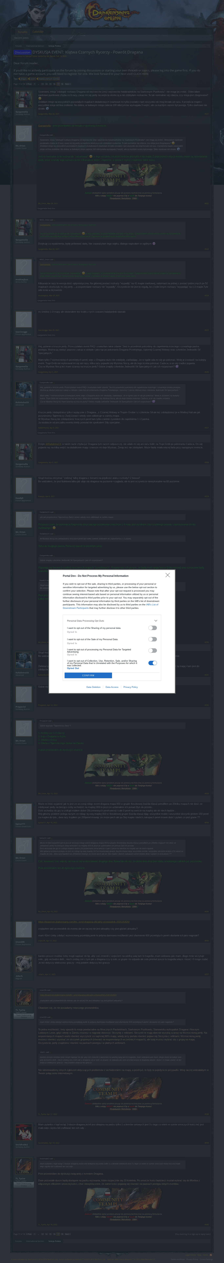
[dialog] (112, 631)
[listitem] (112, 620)
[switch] (152, 628)
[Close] (169, 576)
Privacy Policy (130, 687)
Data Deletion (93, 687)
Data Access (112, 687)
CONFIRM (88, 675)
